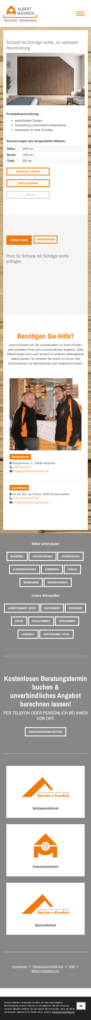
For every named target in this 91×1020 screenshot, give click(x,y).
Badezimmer (52, 608)
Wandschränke (58, 582)
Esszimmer (75, 608)
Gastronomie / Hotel (56, 634)
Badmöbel (17, 556)
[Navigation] (80, 13)
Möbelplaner (19, 240)
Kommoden (52, 569)
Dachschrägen (42, 556)
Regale (72, 569)
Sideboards (31, 582)
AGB (72, 966)
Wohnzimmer (67, 621)
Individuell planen (28, 171)
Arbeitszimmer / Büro (22, 608)
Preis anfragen (28, 183)
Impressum (19, 966)
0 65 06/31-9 (21, 467)
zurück (30, 195)
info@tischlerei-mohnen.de (31, 471)
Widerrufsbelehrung (45, 971)
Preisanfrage (46, 239)
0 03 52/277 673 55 (26, 498)
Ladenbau (28, 634)
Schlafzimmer (41, 621)
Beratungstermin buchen (45, 732)
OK (81, 1006)
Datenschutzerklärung (48, 966)
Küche (19, 621)
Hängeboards (70, 556)
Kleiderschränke (24, 569)
